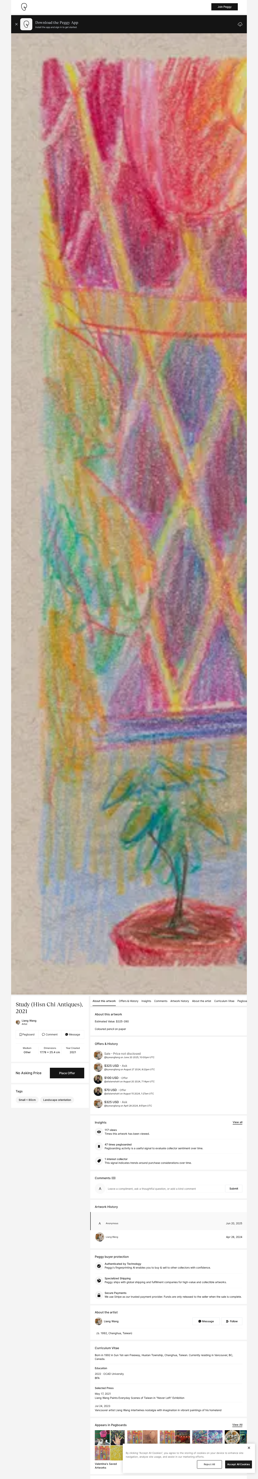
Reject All (209, 1464)
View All (237, 1424)
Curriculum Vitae (224, 1001)
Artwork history (179, 1001)
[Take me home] (24, 7)
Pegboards (244, 1001)
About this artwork (104, 1001)
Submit (233, 1188)
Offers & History (128, 1001)
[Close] (249, 1448)
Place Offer (67, 1073)
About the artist (201, 1001)
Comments (160, 1001)
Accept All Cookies (238, 1464)
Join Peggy (225, 6)
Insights (146, 1001)
